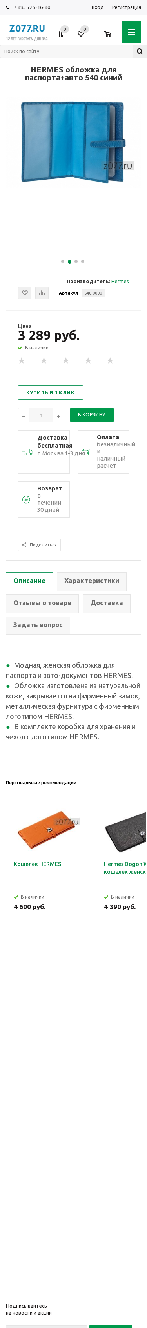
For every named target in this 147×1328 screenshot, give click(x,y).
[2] (44, 361)
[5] (110, 361)
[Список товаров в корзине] (111, 37)
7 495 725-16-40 (32, 7)
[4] (89, 361)
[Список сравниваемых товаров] (61, 37)
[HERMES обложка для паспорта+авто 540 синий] (73, 185)
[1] (22, 361)
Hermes (120, 281)
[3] (66, 361)
